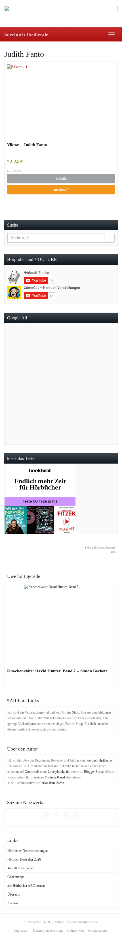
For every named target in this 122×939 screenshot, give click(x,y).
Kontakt (12, 903)
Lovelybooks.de (58, 772)
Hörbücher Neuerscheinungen (27, 851)
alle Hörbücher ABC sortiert (26, 886)
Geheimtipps (15, 877)
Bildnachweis (75, 931)
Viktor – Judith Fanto (27, 144)
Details (61, 178)
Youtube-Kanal (55, 777)
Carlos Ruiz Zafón (51, 783)
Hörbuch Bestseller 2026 (24, 859)
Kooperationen (98, 931)
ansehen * (61, 189)
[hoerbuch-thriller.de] (61, 13)
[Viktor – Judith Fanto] (61, 101)
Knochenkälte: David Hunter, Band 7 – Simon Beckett (57, 670)
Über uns (13, 894)
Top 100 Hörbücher (20, 868)
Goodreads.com (35, 772)
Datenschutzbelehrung (48, 931)
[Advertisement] (61, 383)
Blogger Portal (94, 772)
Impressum (21, 931)
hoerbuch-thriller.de (26, 34)
